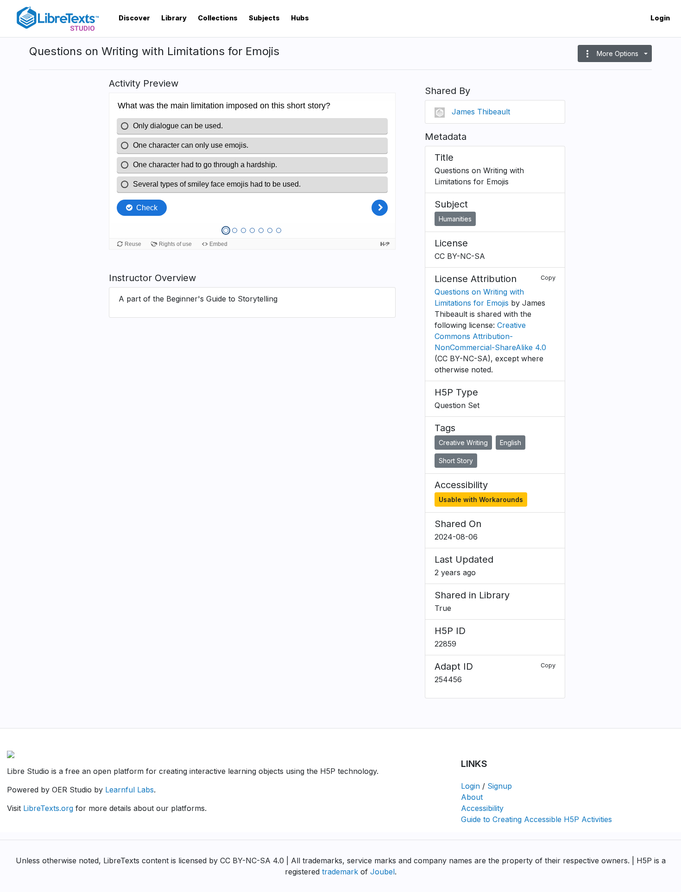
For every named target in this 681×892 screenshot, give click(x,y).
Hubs (300, 18)
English (510, 442)
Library (174, 18)
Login (660, 18)
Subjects (264, 18)
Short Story (456, 461)
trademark (340, 871)
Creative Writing (463, 442)
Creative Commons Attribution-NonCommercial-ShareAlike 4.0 (490, 336)
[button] (615, 53)
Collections (218, 18)
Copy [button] (548, 277)
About (472, 797)
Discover (134, 18)
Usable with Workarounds (481, 499)
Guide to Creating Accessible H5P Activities (536, 819)
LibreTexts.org (48, 808)
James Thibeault (481, 111)
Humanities (455, 219)
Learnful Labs (129, 789)
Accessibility (482, 808)
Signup (499, 786)
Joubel (382, 871)
